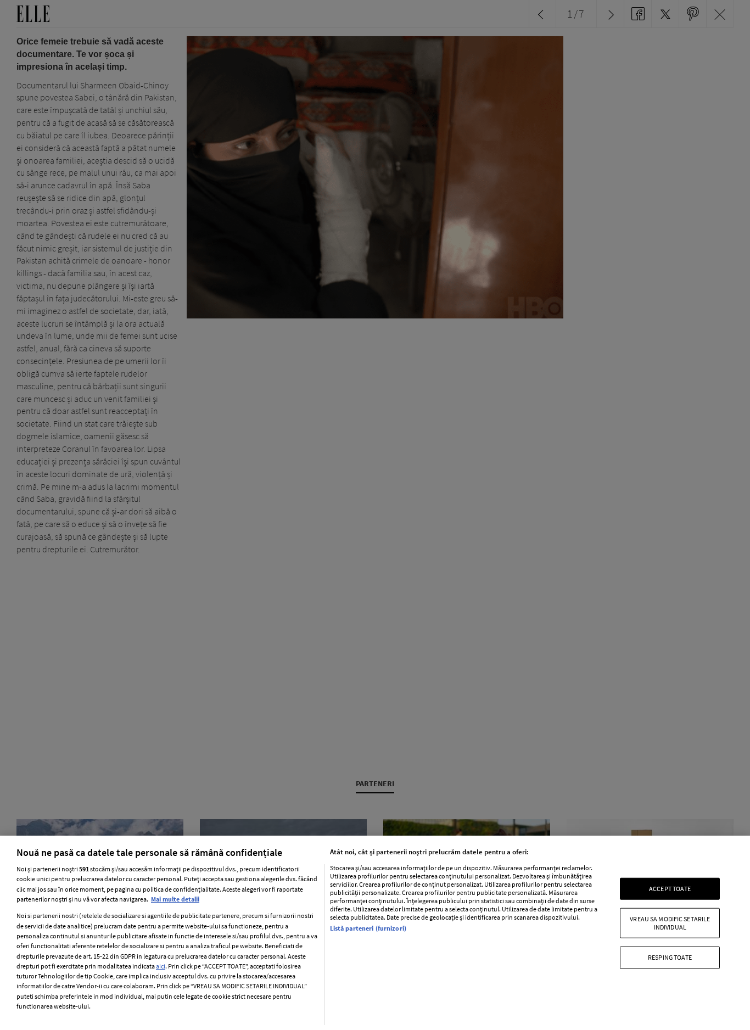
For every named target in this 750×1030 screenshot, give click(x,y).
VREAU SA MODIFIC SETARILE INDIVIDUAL (670, 923)
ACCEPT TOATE (670, 889)
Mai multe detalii (175, 899)
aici (160, 966)
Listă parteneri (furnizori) (368, 928)
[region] (375, 933)
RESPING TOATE (670, 957)
